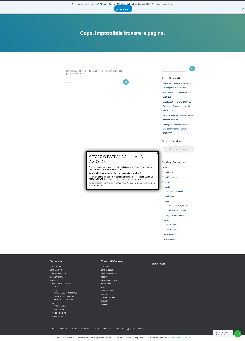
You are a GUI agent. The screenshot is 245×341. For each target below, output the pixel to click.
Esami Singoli (169, 196)
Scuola (104, 294)
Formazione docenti (109, 280)
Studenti (104, 301)
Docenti (104, 277)
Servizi (96, 329)
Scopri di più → (123, 10)
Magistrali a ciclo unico (175, 215)
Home (54, 329)
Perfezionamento (171, 234)
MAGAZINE (107, 329)
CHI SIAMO (64, 329)
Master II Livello (172, 229)
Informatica (106, 284)
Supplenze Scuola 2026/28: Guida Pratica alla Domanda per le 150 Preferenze (177, 106)
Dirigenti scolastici (109, 273)
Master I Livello (171, 225)
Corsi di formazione (170, 177)
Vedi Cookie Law (184, 338)
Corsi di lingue (107, 270)
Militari (104, 287)
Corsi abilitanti (167, 172)
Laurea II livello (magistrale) (177, 205)
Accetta (171, 338)
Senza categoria (168, 182)
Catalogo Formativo (80, 329)
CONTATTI (119, 329)
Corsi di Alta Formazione (173, 191)
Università (166, 187)
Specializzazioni (170, 239)
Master (166, 220)
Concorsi (105, 267)
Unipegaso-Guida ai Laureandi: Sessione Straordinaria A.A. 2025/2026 (176, 129)
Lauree (166, 201)
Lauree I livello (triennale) (176, 210)
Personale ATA (107, 291)
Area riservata (136, 329)
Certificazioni (167, 167)
